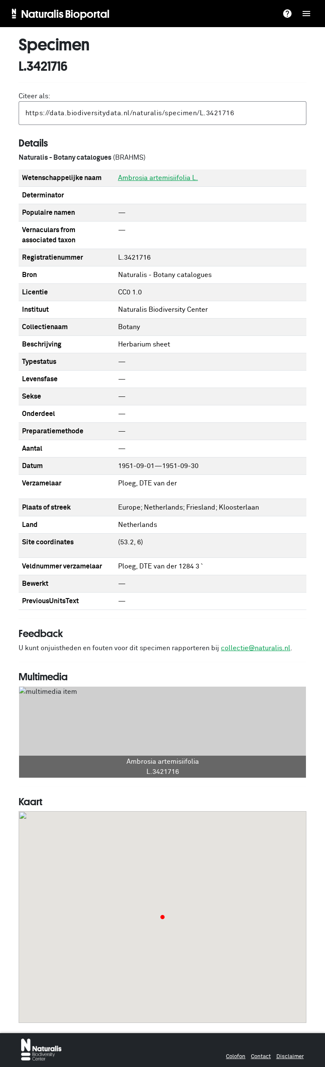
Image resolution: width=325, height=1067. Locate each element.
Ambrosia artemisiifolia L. (158, 178)
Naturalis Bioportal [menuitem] (65, 13)
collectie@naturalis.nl (255, 648)
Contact (261, 1056)
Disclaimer (290, 1056)
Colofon (235, 1056)
